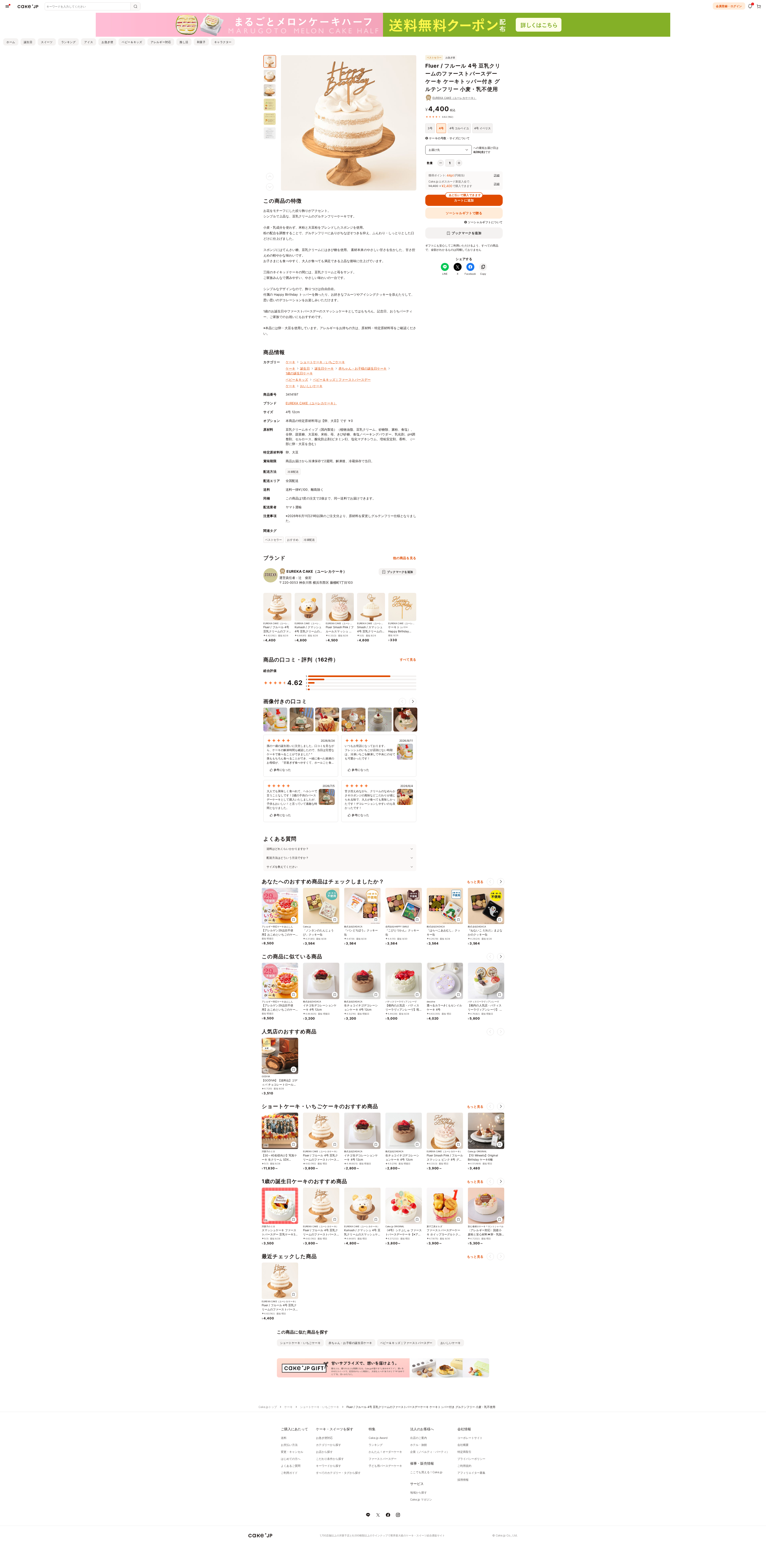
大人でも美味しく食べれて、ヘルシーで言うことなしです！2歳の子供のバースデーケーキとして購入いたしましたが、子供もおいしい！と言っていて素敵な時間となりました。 (292, 799)
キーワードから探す (328, 1465)
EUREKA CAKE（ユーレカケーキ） (454, 98)
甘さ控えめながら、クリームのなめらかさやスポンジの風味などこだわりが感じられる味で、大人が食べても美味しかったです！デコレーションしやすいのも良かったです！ (370, 799)
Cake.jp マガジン (421, 1499)
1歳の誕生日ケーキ (299, 373)
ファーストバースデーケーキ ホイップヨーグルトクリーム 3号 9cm (444, 1234)
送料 (283, 1437)
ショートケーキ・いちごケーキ (322, 362)
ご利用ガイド (289, 1472)
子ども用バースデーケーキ (385, 1465)
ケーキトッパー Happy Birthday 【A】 (398, 631)
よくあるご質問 (290, 1465)
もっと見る (475, 882)
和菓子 (201, 42)
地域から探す (418, 1492)
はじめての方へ (290, 1458)
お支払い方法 (289, 1444)
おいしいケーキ (311, 386)
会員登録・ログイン (729, 6)
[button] (412, 701)
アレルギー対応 (161, 42)
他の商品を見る (404, 558)
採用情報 (463, 1479)
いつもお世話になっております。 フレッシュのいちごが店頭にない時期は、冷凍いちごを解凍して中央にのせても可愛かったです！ (370, 752)
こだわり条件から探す (330, 1458)
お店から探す (324, 1451)
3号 (430, 128)
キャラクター (223, 42)
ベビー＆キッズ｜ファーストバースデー (342, 380)
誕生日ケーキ (324, 368)
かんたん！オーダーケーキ (385, 1451)
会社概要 (463, 1444)
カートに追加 (465, 198)
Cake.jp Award (378, 1437)
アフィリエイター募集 (471, 1472)
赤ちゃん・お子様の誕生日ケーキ (363, 368)
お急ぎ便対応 (324, 1437)
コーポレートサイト (470, 1437)
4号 (441, 128)
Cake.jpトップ (268, 1407)
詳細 (496, 175)
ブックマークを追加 (467, 233)
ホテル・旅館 (418, 1444)
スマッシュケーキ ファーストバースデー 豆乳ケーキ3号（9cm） (280, 1234)
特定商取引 (464, 1451)
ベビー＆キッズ (132, 42)
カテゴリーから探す (328, 1444)
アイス (88, 42)
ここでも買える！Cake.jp (426, 1472)
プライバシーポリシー (471, 1458)
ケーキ (290, 362)
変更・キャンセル (292, 1451)
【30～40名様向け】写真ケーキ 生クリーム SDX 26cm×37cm (279, 1159)
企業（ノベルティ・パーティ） (429, 1451)
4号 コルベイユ (459, 128)
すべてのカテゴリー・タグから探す (338, 1472)
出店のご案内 (418, 1437)
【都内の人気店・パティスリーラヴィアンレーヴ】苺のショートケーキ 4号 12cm (403, 1009)
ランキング (68, 42)
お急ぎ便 (107, 42)
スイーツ (46, 42)
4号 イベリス (482, 128)
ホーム (10, 42)
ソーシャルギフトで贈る (464, 213)
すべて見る (408, 659)
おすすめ (292, 539)
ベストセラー (273, 539)
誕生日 (28, 42)
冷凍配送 (293, 471)
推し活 (184, 42)
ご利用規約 (464, 1465)
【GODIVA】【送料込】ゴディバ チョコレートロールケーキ (279, 1084)
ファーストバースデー (383, 1458)
